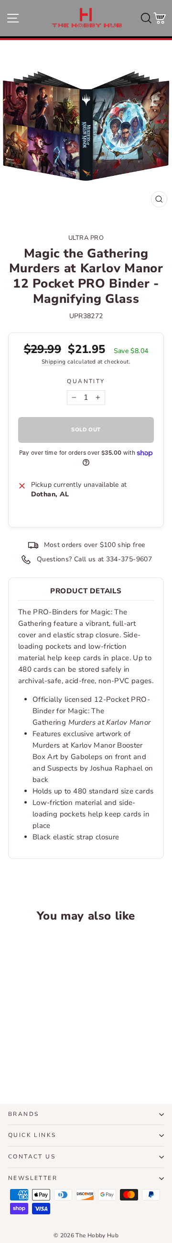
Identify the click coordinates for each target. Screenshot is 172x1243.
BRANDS (23, 1114)
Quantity (86, 381)
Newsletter (32, 1178)
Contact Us (31, 1156)
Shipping (54, 361)
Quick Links (32, 1135)
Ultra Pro (86, 238)
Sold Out (37, 1057)
